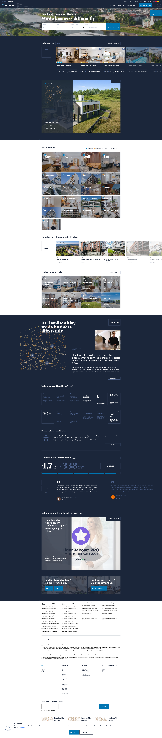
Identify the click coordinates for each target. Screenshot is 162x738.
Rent (119, 5)
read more (79, 493)
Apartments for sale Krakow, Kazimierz (69, 613)
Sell (114, 5)
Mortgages (64, 680)
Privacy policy (84, 674)
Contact (149, 1)
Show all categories (114, 272)
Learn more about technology (112, 444)
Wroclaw (31, 6)
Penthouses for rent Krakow (87, 613)
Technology (84, 669)
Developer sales (65, 693)
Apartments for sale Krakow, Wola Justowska (70, 628)
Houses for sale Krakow (106, 615)
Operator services (65, 690)
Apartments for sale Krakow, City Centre (69, 606)
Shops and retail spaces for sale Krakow (109, 616)
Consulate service (65, 684)
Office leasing (64, 678)
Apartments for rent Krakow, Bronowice (49, 608)
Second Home (64, 689)
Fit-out (63, 679)
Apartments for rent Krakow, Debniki (48, 610)
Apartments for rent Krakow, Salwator (49, 626)
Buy (110, 5)
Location (86, 24)
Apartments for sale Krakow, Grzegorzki (69, 611)
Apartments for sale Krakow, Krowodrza (69, 616)
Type (58, 24)
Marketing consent (49, 710)
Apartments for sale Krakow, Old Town (69, 618)
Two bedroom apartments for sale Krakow (109, 608)
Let (124, 5)
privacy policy (22, 727)
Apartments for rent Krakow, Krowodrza (49, 616)
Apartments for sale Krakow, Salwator (69, 626)
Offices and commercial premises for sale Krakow (109, 619)
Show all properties (113, 43)
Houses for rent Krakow (86, 615)
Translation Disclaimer (86, 675)
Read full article (49, 565)
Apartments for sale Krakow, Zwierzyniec (69, 631)
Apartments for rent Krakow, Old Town (49, 618)
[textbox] (45, 28)
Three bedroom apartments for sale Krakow (110, 610)
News (141, 1)
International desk (65, 685)
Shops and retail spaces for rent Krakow (89, 616)
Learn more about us (114, 378)
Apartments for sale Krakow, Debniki (68, 610)
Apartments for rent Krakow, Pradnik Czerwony (50, 623)
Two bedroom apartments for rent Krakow (89, 608)
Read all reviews (114, 457)
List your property (145, 5)
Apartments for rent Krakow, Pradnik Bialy (49, 621)
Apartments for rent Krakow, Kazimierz (49, 613)
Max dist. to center (74, 24)
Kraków (26, 6)
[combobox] (49, 28)
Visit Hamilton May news (113, 518)
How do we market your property (88, 671)
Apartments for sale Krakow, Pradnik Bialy (69, 621)
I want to (44, 24)
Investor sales (64, 688)
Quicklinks (125, 1)
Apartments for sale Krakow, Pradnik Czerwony (70, 623)
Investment (64, 674)
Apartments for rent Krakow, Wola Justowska (50, 628)
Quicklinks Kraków (85, 670)
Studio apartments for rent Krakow (88, 605)
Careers (136, 1)
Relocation (64, 683)
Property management (66, 676)
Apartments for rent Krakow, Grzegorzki (49, 611)
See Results (111, 28)
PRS (62, 675)
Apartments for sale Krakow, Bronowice (69, 608)
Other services (131, 5)
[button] (156, 1)
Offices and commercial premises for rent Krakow (89, 619)
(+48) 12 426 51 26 (10, 1)
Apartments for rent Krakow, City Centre (49, 606)
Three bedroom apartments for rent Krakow (90, 610)
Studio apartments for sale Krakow (108, 605)
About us (130, 1)
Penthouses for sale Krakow (107, 613)
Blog (145, 1)
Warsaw (21, 6)
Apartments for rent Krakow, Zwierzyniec (49, 631)
